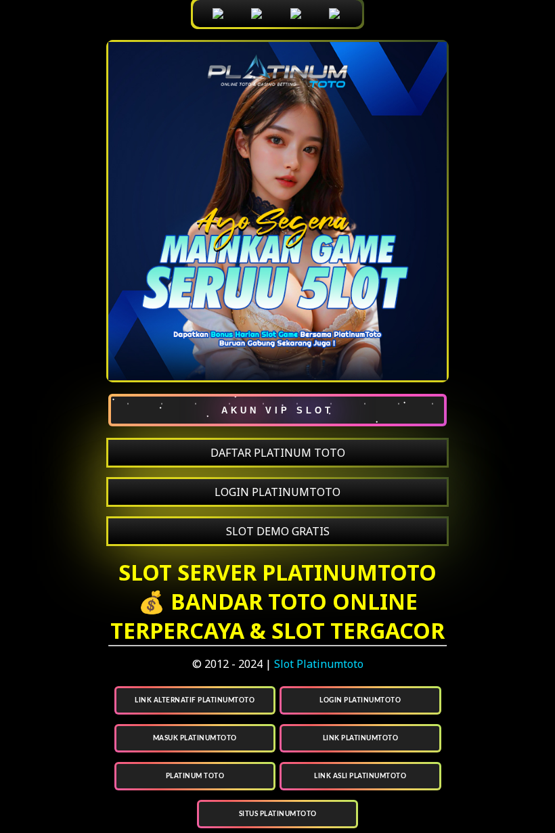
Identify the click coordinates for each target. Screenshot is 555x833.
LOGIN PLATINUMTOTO (277, 492)
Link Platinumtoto (361, 738)
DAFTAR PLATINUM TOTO (277, 452)
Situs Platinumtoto (278, 814)
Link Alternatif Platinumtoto (194, 700)
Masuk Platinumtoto (195, 738)
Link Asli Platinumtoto (360, 776)
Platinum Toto (195, 776)
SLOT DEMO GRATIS (278, 531)
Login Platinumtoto (360, 700)
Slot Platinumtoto (318, 663)
